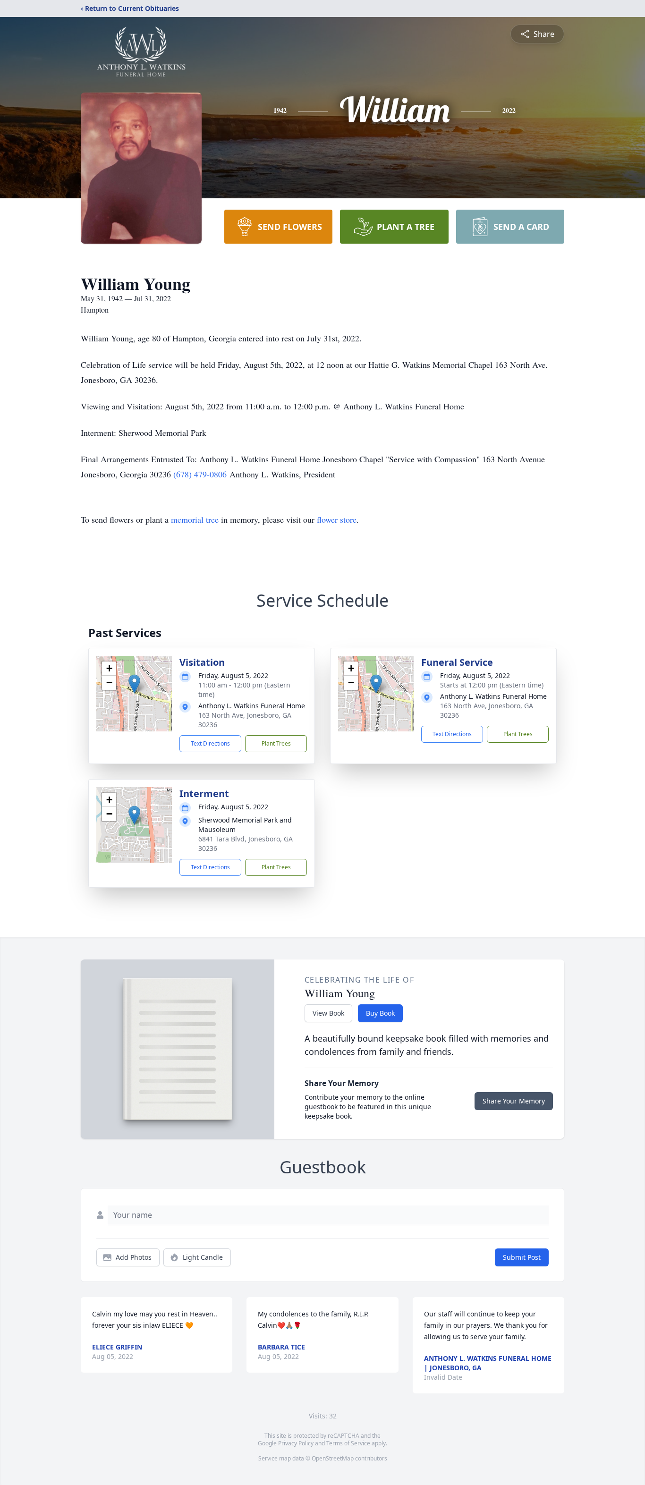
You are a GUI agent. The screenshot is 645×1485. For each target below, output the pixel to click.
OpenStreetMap (333, 1458)
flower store (336, 519)
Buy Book (380, 1013)
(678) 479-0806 (200, 474)
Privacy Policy (296, 1443)
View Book (328, 1013)
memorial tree (195, 519)
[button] (134, 684)
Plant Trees (276, 743)
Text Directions (210, 743)
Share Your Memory (514, 1100)
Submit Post (522, 1257)
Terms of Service (348, 1443)
